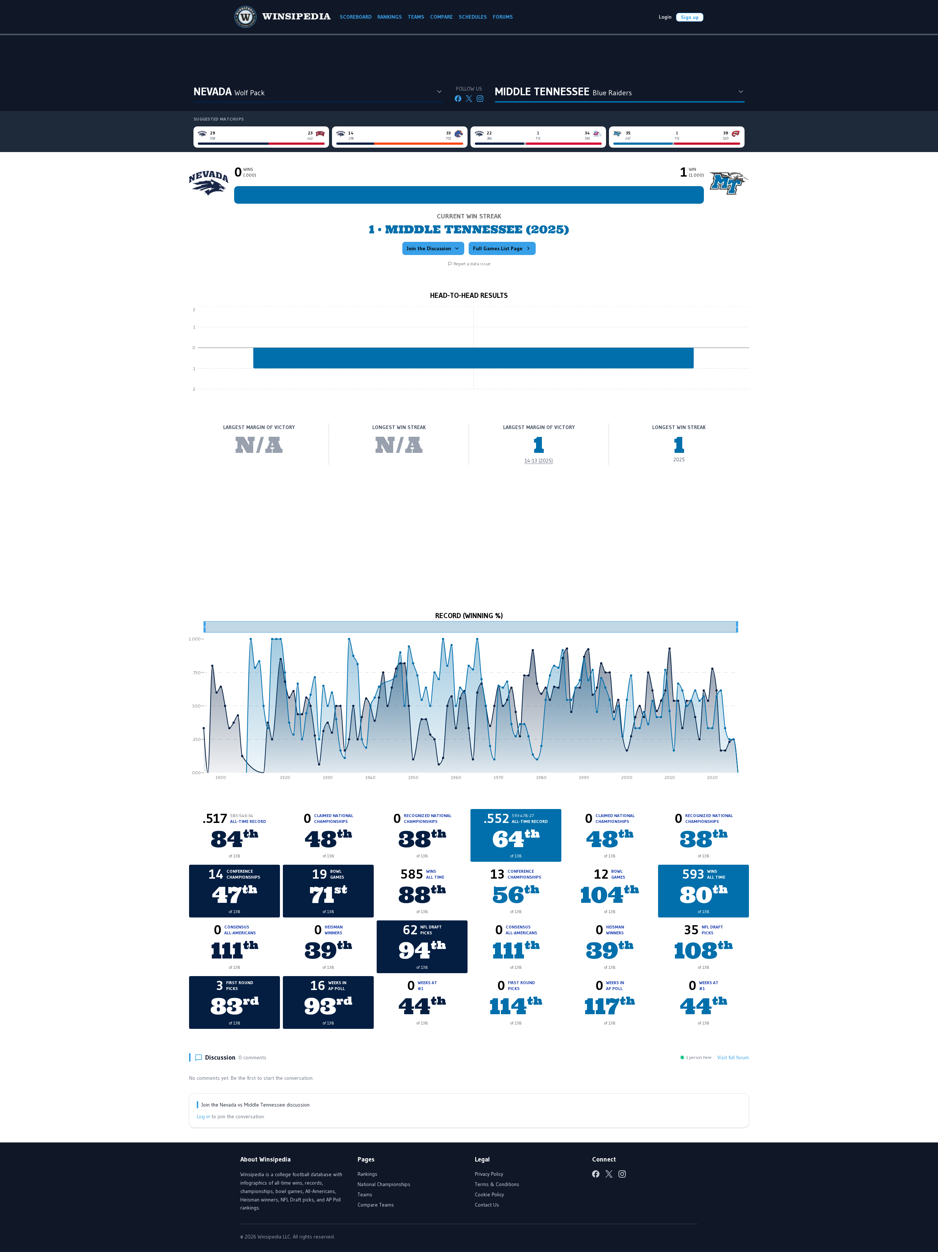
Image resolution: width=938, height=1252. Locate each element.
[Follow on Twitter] (469, 98)
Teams (365, 1194)
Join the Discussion (429, 248)
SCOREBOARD (356, 17)
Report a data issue (472, 263)
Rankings (367, 1174)
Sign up (690, 17)
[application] (469, 353)
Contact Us (487, 1204)
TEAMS (416, 17)
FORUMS (503, 17)
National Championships (384, 1184)
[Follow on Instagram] (480, 98)
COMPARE (441, 17)
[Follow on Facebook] (458, 98)
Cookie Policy (489, 1194)
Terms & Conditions (497, 1184)
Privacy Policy (489, 1174)
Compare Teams (376, 1204)
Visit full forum (733, 1057)
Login (665, 17)
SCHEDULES (473, 17)
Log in (203, 1116)
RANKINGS (389, 17)
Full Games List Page (497, 248)
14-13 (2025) (539, 460)
